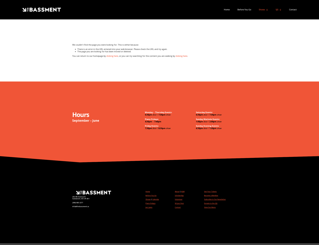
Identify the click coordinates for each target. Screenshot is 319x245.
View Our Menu (210, 207)
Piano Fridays (151, 203)
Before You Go (244, 9)
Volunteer (178, 199)
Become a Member (211, 196)
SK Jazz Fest (179, 203)
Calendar (155, 199)
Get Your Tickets (210, 192)
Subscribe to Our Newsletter (215, 199)
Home (227, 9)
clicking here (112, 56)
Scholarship (179, 196)
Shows (148, 199)
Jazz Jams (149, 207)
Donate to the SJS (210, 203)
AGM (183, 192)
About (177, 192)
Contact (293, 9)
